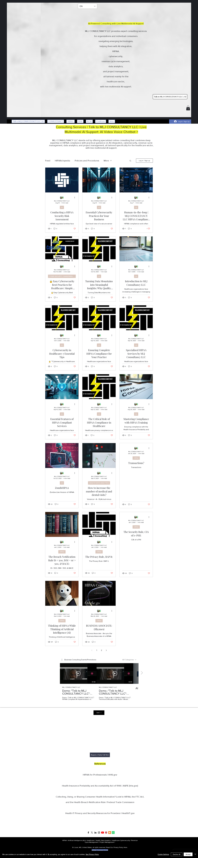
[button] (191, 20)
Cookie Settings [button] (163, 854)
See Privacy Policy (92, 854)
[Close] (195, 854)
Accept (188, 854)
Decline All (176, 854)
